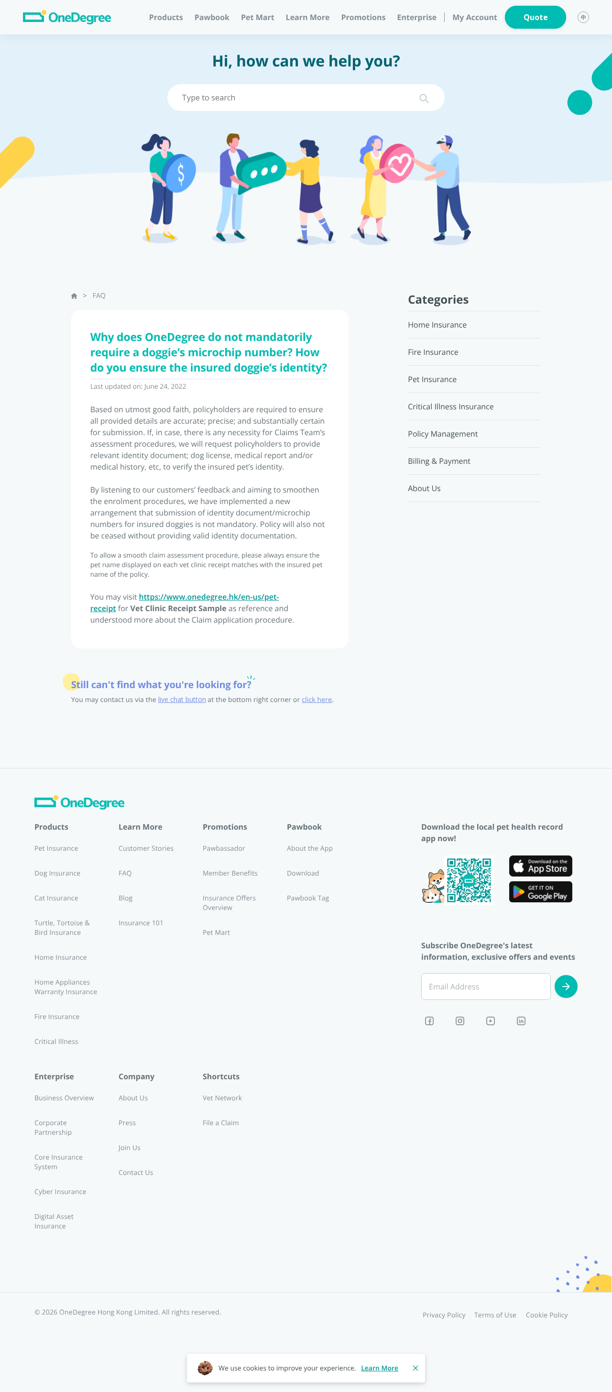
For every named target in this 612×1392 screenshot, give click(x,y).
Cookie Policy (547, 1315)
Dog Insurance (57, 873)
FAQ (99, 295)
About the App (310, 848)
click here (317, 699)
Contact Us (136, 1172)
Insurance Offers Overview (229, 903)
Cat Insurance (56, 898)
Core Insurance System (58, 1162)
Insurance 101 (141, 923)
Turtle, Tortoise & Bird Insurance (62, 928)
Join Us (130, 1147)
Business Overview (64, 1098)
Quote (536, 17)
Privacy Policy (444, 1315)
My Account (474, 17)
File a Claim (221, 1123)
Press (127, 1123)
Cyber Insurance (60, 1191)
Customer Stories (146, 848)
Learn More (379, 1368)
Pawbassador (224, 848)
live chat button (182, 699)
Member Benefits (230, 873)
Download (303, 873)
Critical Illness (56, 1041)
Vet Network (222, 1098)
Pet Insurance (56, 848)
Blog (125, 898)
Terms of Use (495, 1315)
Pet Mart (257, 17)
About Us (133, 1098)
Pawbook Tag (308, 898)
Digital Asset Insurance (54, 1221)
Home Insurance (60, 957)
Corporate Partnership (53, 1127)
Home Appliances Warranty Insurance (65, 987)
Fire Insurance (57, 1016)
